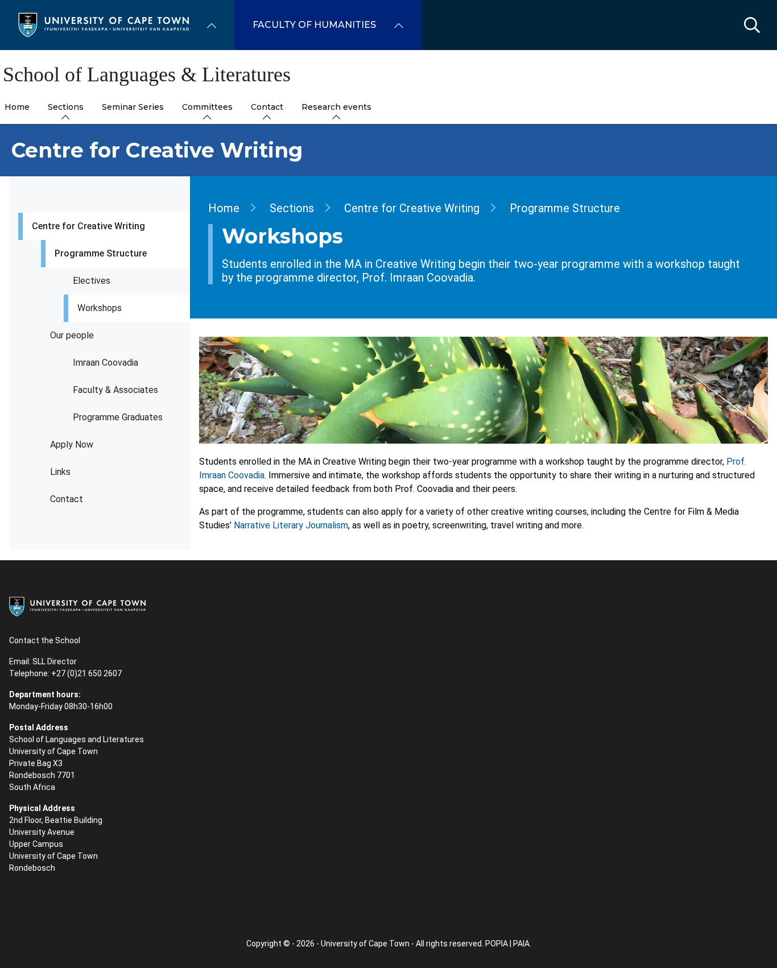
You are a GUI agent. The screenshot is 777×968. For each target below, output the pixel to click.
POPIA (496, 943)
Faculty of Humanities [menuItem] (314, 24)
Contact (66, 499)
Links (60, 471)
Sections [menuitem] (66, 107)
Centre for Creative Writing (88, 226)
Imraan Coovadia (105, 362)
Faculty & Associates (115, 389)
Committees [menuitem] (207, 107)
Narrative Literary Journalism (291, 525)
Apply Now (71, 444)
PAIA (521, 943)
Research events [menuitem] (336, 107)
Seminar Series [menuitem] (133, 107)
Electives (91, 280)
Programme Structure (101, 253)
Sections (292, 208)
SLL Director (54, 661)
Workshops (99, 308)
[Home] (103, 24)
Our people (72, 335)
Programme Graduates (118, 417)
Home (223, 208)
